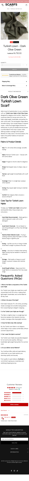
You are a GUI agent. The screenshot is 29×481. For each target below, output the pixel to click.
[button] (7, 392)
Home (8, 8)
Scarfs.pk (11, 5)
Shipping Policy (14, 81)
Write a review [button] (14, 404)
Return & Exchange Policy (14, 86)
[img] (4, 415)
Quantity (3, 62)
